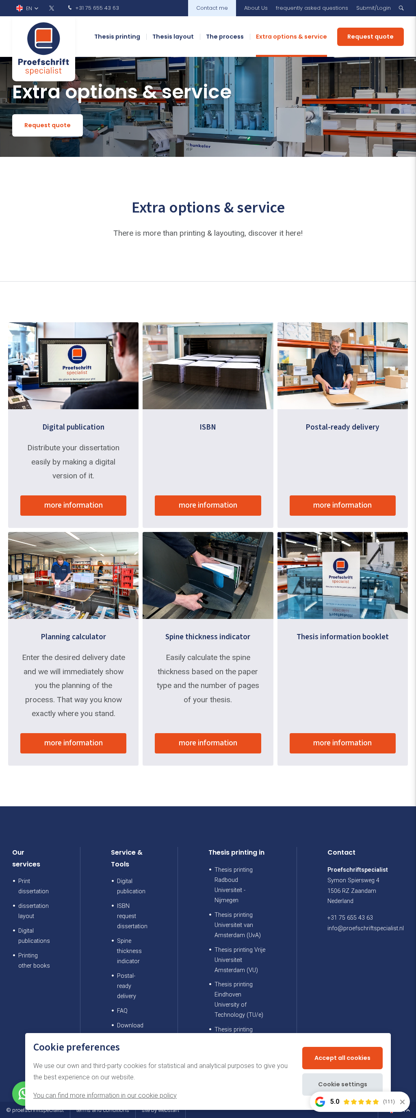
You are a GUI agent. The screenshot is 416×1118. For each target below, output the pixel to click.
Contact (341, 852)
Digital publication (131, 886)
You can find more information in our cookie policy (105, 1095)
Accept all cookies (342, 1058)
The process (225, 37)
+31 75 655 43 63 (96, 7)
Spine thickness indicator (129, 951)
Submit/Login (373, 7)
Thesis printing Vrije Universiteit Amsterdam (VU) (239, 960)
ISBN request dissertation (132, 916)
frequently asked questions (312, 7)
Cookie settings (342, 1084)
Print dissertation (33, 886)
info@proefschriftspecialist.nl (365, 928)
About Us (256, 7)
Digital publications (34, 935)
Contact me (212, 7)
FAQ (122, 1010)
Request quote (370, 37)
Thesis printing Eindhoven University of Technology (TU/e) (238, 999)
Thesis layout (173, 37)
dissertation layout (33, 911)
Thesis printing (117, 37)
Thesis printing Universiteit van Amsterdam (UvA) (237, 925)
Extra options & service (291, 37)
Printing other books (34, 960)
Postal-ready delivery (126, 986)
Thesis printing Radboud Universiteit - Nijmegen (233, 885)
